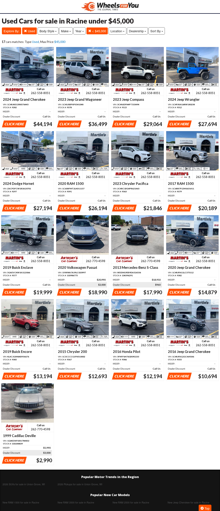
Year (78, 31)
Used (31, 31)
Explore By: (11, 31)
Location (117, 31)
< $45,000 (98, 31)
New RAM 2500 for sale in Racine (131, 502)
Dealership (137, 31)
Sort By (156, 31)
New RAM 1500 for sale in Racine (21, 502)
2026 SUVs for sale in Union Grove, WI (24, 484)
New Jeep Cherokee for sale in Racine (188, 502)
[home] (110, 6)
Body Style (47, 31)
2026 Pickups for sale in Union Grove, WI (80, 484)
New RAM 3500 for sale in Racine (76, 502)
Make (65, 31)
